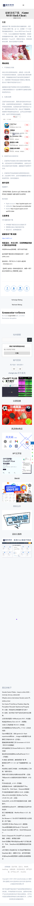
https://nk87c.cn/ (7, 238)
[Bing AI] (17, 492)
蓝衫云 (21, 867)
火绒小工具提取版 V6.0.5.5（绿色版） (14, 725)
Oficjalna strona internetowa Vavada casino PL (16, 698)
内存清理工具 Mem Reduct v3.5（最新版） (15, 824)
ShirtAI (17, 478)
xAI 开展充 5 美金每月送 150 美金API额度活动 (16, 850)
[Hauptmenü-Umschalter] (23, 5)
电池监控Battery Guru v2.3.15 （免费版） (15, 722)
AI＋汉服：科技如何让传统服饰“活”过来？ (15, 710)
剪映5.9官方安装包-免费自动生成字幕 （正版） (16, 774)
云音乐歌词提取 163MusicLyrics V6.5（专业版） (17, 718)
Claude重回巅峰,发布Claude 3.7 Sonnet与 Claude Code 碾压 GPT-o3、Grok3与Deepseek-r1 (16, 829)
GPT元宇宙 (17, 453)
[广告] (17, 520)
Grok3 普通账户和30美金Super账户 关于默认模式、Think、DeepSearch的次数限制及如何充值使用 (16, 844)
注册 (20, 369)
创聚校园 (12, 869)
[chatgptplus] (17, 387)
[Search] (29, 340)
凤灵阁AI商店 (17, 428)
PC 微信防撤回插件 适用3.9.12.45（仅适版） (16, 792)
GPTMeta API (15, 872)
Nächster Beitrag (17, 305)
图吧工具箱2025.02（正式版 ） (11, 739)
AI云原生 (23, 872)
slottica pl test (6, 701)
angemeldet (11, 315)
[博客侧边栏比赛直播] (17, 415)
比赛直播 (17, 401)
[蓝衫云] (17, 548)
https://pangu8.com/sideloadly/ (22, 206)
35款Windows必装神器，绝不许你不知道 (14, 249)
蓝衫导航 (14, 867)
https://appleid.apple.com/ (23, 203)
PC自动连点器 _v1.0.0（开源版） (12, 783)
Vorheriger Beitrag (17, 300)
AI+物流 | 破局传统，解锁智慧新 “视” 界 (14, 760)
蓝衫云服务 (17, 534)
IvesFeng (5, 869)
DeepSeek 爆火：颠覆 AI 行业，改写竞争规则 (16, 853)
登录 (14, 369)
